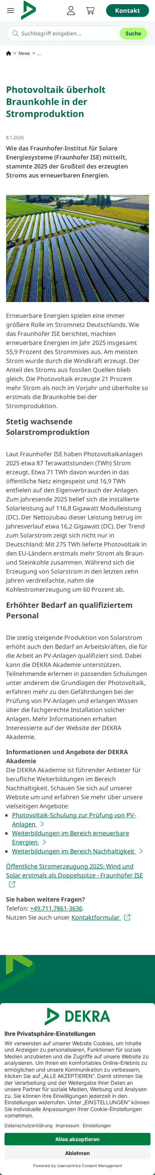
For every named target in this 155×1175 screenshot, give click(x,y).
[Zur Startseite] (8, 53)
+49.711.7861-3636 (56, 908)
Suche (133, 33)
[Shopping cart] (90, 10)
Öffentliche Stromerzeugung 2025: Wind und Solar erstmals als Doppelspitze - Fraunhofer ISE (74, 870)
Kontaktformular (96, 917)
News (24, 53)
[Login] (70, 10)
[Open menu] (10, 10)
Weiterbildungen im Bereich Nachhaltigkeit (74, 851)
